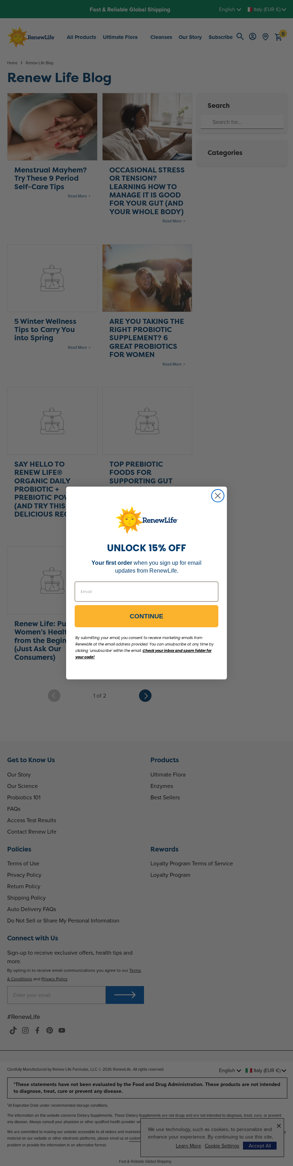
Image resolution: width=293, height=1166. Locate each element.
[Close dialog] (218, 495)
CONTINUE (146, 616)
